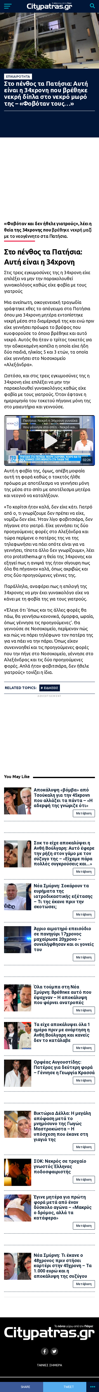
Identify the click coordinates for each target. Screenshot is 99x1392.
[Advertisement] (49, 733)
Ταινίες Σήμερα (49, 1365)
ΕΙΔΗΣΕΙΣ (51, 688)
